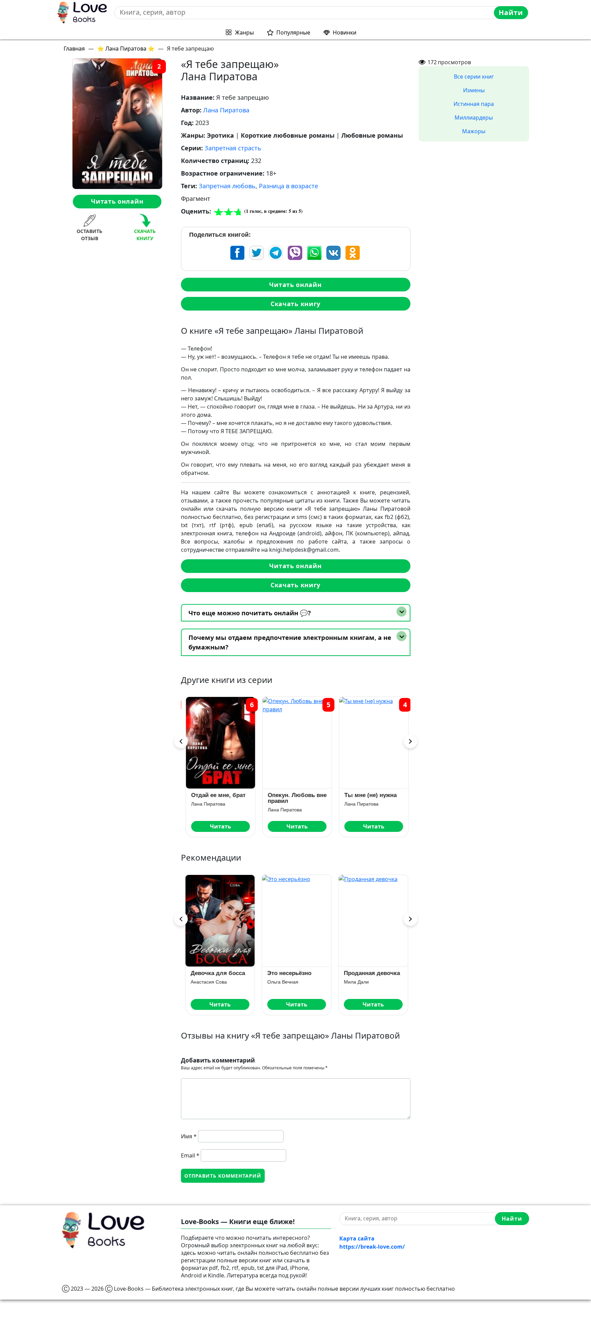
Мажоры (473, 131)
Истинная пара (474, 104)
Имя (189, 1136)
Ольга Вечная (282, 982)
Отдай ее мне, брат (217, 795)
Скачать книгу (295, 304)
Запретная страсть (233, 148)
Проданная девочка (371, 973)
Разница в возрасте (288, 186)
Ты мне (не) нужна (369, 795)
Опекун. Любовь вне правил (295, 798)
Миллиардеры (474, 117)
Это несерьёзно (288, 973)
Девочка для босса (217, 973)
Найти (511, 12)
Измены (474, 90)
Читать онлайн (117, 201)
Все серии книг (474, 76)
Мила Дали (355, 982)
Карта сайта (357, 1238)
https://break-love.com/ (372, 1246)
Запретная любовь (227, 186)
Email (190, 1155)
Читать (219, 826)
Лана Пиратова (226, 110)
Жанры (244, 32)
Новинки (344, 32)
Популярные (293, 32)
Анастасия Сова (208, 982)
